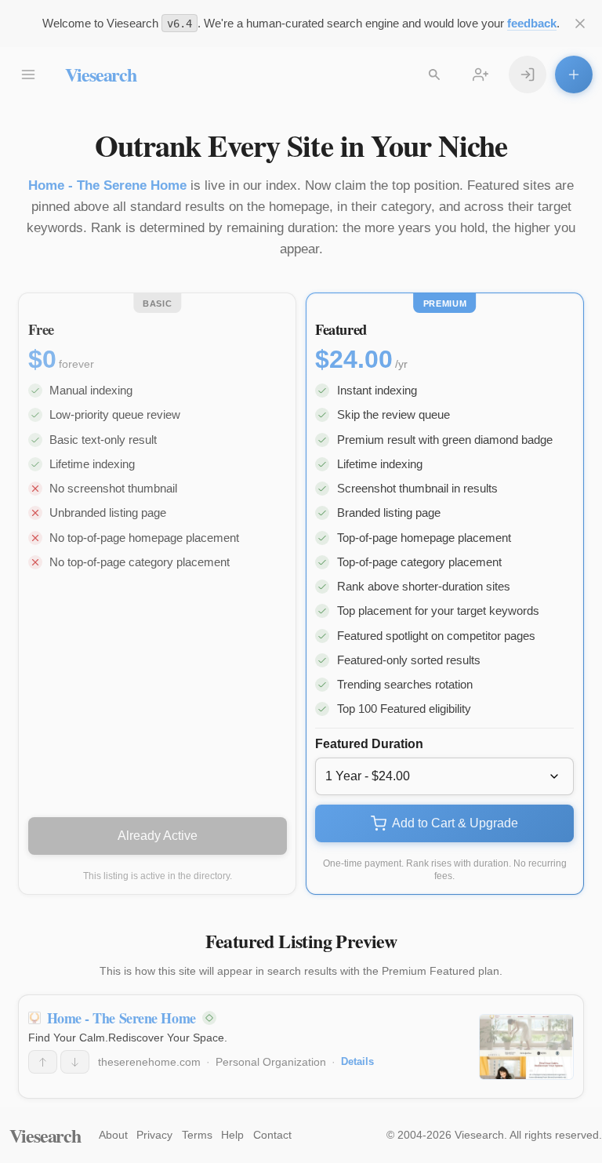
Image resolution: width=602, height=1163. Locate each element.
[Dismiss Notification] (580, 23)
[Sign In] (527, 74)
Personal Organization (271, 1062)
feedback (532, 23)
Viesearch (100, 74)
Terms (197, 1134)
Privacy (154, 1134)
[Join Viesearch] (480, 74)
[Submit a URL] (574, 74)
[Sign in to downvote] (74, 1062)
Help (232, 1134)
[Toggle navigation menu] (28, 74)
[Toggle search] (434, 74)
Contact (272, 1134)
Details (357, 1061)
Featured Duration (369, 743)
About (113, 1134)
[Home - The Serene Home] (526, 1047)
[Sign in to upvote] (42, 1062)
